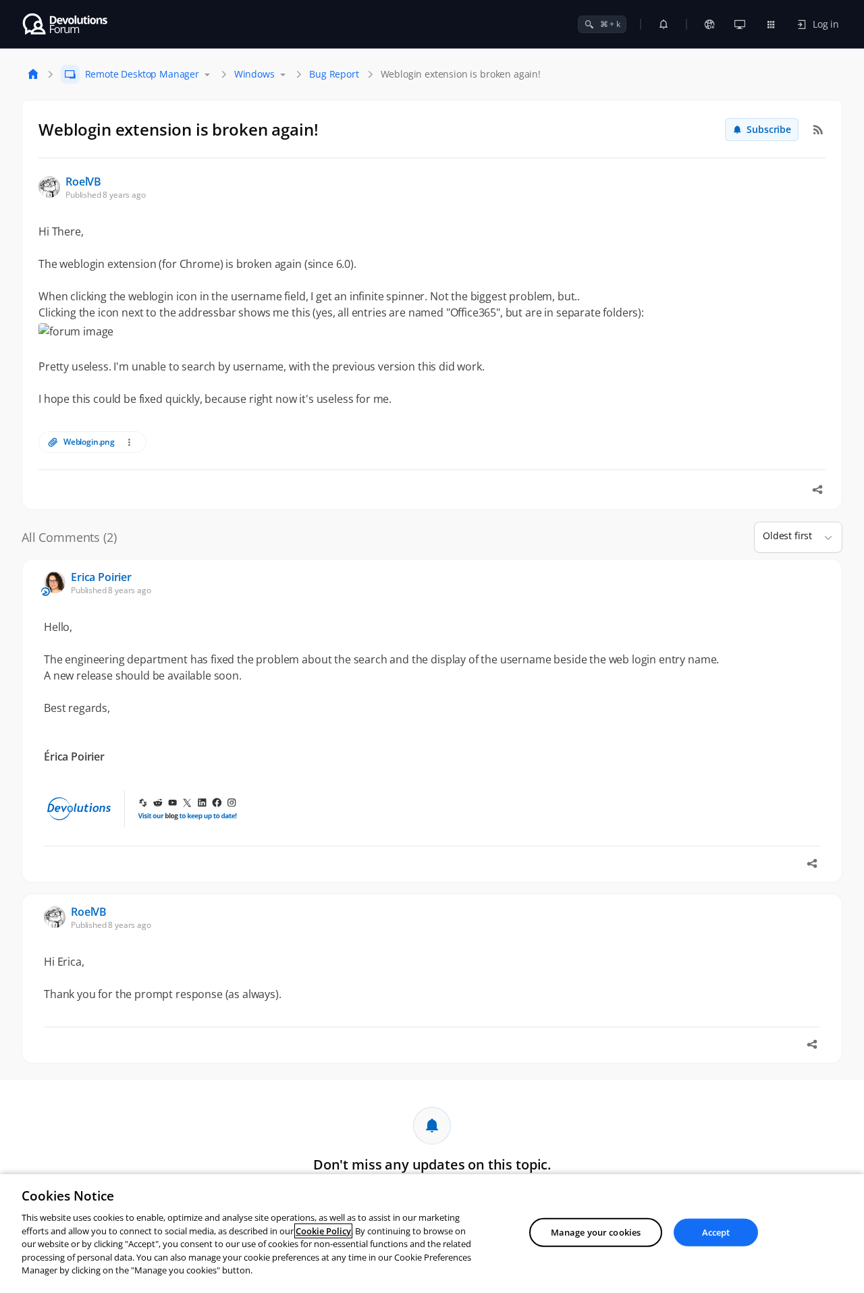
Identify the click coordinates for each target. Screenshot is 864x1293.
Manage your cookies (596, 1232)
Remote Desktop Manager (142, 73)
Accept (716, 1232)
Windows (254, 73)
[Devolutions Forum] (66, 24)
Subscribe (769, 129)
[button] (823, 537)
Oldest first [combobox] (787, 535)
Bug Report (333, 73)
